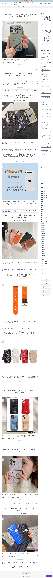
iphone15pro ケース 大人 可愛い (46, 90)
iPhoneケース (20, 2)
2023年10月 (43, 245)
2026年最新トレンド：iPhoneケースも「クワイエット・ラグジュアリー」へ (47, 32)
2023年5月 (43, 253)
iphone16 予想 (44, 97)
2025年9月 (43, 199)
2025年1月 (43, 215)
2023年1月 (43, 259)
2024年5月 (43, 231)
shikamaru (24, 78)
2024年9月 (43, 223)
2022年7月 (43, 269)
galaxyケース (43, 167)
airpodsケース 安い (44, 74)
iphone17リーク (44, 107)
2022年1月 (43, 277)
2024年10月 (43, 221)
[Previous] (13, 567)
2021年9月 (43, 285)
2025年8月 (43, 201)
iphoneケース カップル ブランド (20, 210)
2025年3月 (43, 211)
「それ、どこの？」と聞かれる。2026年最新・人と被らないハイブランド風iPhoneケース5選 (47, 39)
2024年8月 (43, 225)
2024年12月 (43, 217)
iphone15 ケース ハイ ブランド (14, 68)
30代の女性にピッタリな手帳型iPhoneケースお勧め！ (20, 333)
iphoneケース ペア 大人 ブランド (17, 150)
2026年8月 (43, 181)
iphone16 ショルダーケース (46, 95)
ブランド (28, 2)
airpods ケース (15, 4)
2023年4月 (43, 255)
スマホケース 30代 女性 (33, 444)
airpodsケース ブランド (45, 72)
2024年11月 (43, 219)
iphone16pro (49, 97)
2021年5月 (43, 293)
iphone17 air (43, 99)
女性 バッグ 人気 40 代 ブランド (46, 152)
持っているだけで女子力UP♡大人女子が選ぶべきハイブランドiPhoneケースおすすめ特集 (47, 25)
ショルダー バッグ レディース (24, 90)
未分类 (6, 68)
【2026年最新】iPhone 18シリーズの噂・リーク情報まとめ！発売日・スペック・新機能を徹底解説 (47, 19)
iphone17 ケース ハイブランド (46, 102)
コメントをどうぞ (35, 69)
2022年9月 (43, 265)
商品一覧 (15, 2)
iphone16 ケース (44, 92)
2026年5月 (43, 183)
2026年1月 (43, 191)
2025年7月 (43, 203)
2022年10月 (43, 263)
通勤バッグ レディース (45, 154)
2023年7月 (43, 251)
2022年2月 (43, 275)
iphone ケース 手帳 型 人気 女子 (46, 126)
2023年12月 (43, 241)
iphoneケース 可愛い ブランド (24, 444)
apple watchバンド (44, 165)
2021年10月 (43, 283)
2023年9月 (43, 247)
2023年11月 (43, 243)
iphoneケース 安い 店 (12, 211)
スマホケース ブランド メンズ (7, 69)
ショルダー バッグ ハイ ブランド (15, 90)
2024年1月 (43, 239)
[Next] (27, 567)
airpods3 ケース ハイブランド (46, 69)
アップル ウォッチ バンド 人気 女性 (46, 141)
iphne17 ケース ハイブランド (46, 79)
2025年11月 (43, 195)
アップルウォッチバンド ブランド (26, 328)
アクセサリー (33, 2)
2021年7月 (43, 289)
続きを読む (20, 64)
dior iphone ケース (44, 76)
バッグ (25, 2)
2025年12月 (43, 193)
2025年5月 (43, 207)
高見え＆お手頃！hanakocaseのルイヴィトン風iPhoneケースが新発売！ (47, 46)
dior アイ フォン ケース (13, 149)
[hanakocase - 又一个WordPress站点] (6, 4)
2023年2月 (43, 257)
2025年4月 (43, 209)
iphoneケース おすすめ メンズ (24, 68)
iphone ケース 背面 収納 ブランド (22, 149)
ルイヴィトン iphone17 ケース (46, 148)
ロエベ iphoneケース (45, 149)
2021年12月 (43, 279)
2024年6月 (43, 229)
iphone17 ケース (44, 100)
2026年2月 (43, 189)
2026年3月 (43, 187)
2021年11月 (43, 281)
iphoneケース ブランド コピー (30, 210)
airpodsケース (44, 163)
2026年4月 (43, 185)
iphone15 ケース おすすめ (45, 86)
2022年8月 (43, 267)
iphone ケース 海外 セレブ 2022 (14, 503)
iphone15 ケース (12, 210)
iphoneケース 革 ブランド (7, 563)
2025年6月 (43, 205)
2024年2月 (43, 237)
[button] (41, 4)
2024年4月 (43, 233)
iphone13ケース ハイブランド (24, 562)
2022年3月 (43, 273)
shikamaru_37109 (24, 161)
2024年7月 (43, 227)
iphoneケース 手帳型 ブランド (46, 124)
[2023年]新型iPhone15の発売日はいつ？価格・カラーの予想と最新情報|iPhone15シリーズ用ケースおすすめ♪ (20, 156)
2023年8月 (43, 249)
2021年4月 (43, 295)
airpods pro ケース (44, 161)
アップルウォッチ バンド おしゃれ (15, 328)
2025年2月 (43, 213)
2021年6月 (43, 291)
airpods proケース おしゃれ (46, 71)
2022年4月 (43, 271)
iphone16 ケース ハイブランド (46, 94)
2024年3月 (43, 235)
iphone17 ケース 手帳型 (45, 104)
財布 (42, 175)
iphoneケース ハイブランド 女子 (6, 150)
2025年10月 (43, 197)
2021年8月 (43, 287)
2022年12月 (43, 261)
